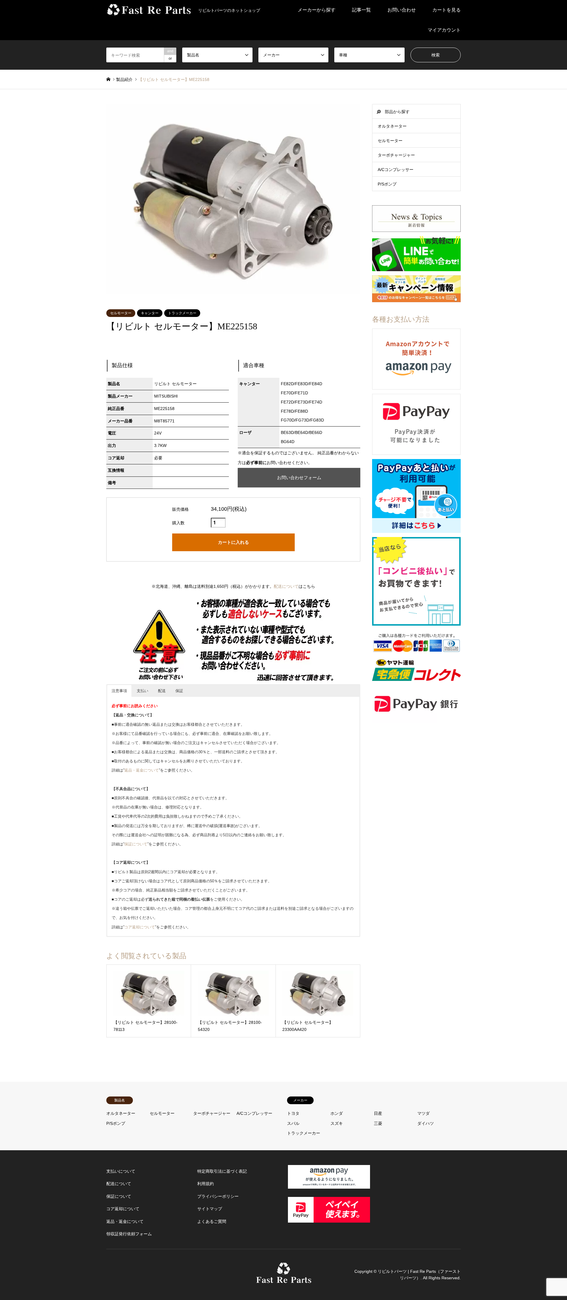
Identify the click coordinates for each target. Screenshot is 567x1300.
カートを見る (446, 9)
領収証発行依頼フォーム (129, 1233)
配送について (286, 586)
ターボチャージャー (396, 155)
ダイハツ (425, 1123)
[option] (233, 199)
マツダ (423, 1113)
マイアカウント (444, 29)
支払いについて (120, 1171)
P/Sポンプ (387, 184)
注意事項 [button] (119, 691)
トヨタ (293, 1113)
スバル (293, 1123)
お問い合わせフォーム (299, 477)
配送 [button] (162, 691)
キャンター (150, 313)
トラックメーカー (182, 313)
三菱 (378, 1123)
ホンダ (336, 1113)
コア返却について (139, 927)
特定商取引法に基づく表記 (222, 1171)
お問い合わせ (401, 9)
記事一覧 (361, 9)
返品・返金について (141, 770)
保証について (135, 844)
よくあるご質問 (211, 1221)
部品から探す (397, 111)
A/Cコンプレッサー (395, 169)
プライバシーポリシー (218, 1196)
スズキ (336, 1123)
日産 (378, 1113)
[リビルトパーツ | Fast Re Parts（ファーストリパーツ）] (283, 1280)
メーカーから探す (316, 9)
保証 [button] (179, 691)
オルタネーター (392, 126)
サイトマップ (209, 1208)
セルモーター (120, 313)
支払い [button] (142, 691)
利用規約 (205, 1183)
